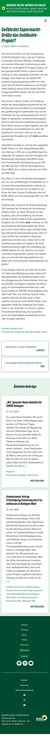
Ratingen (23, 475)
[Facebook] (19, 663)
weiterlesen (37, 480)
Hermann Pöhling (33, 332)
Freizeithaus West (14, 601)
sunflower (21, 721)
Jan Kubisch (23, 46)
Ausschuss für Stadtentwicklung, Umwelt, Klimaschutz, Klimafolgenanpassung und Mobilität (24, 590)
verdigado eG (17, 724)
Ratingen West (29, 601)
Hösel (45, 332)
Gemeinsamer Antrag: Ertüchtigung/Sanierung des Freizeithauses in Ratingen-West (24, 500)
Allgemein (6, 328)
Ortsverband (12, 475)
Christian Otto (8, 332)
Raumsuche (33, 475)
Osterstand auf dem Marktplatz (25, 348)
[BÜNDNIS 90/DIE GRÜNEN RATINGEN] (3, 8)
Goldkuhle (20, 332)
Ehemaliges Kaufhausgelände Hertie (25, 364)
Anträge (14, 328)
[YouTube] (30, 663)
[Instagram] (25, 663)
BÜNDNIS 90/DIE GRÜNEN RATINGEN (25, 5)
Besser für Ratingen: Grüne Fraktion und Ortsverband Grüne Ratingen (26, 10)
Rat (35, 597)
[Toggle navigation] (45, 20)
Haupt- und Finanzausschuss (22, 597)
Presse (20, 328)
